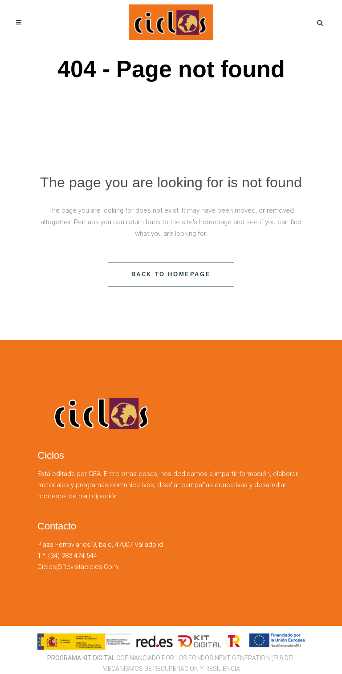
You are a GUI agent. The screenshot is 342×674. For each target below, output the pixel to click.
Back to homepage (171, 274)
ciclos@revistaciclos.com (77, 567)
